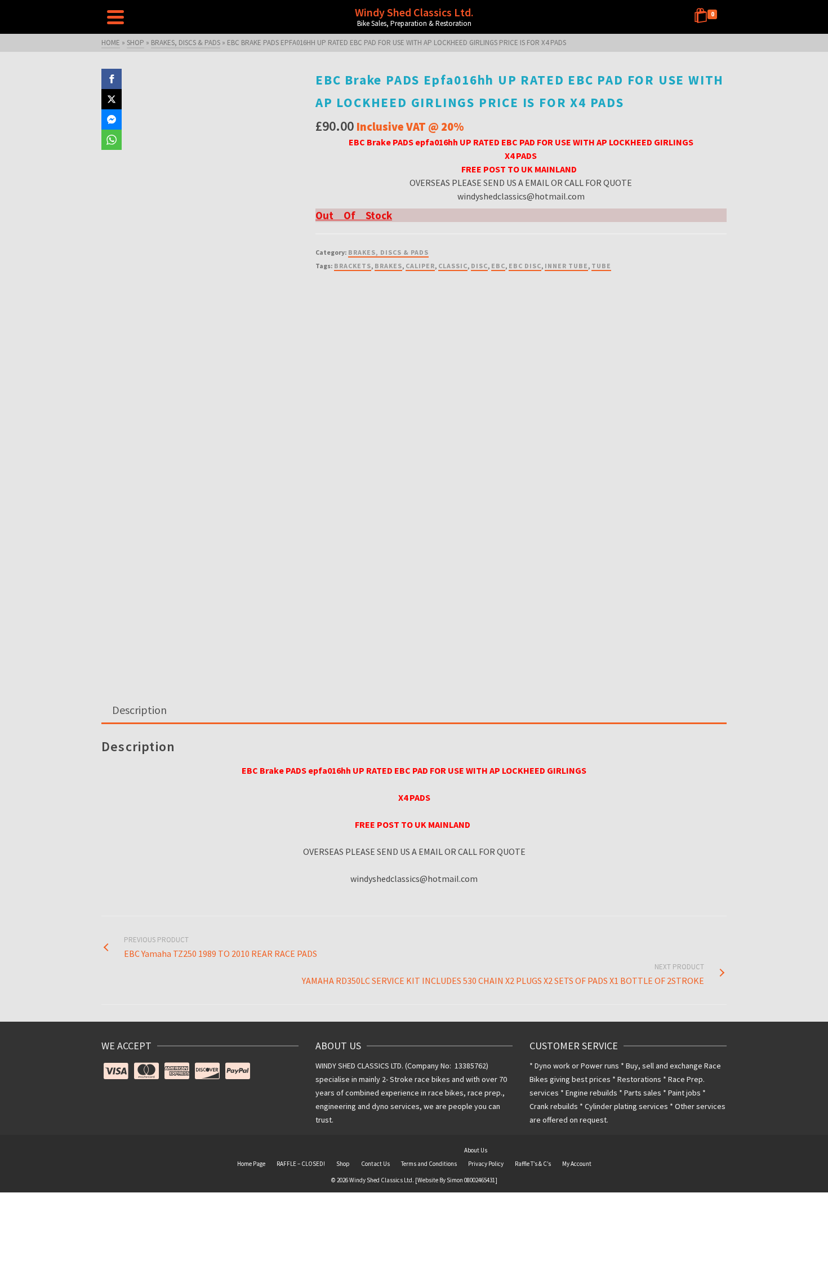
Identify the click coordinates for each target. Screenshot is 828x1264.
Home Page (251, 1164)
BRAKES (388, 265)
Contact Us (375, 1164)
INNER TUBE (566, 265)
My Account (576, 1164)
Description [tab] (139, 710)
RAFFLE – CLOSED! (301, 1164)
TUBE (601, 265)
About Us (475, 1150)
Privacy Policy (486, 1164)
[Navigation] (115, 17)
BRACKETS (352, 265)
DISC (479, 265)
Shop (343, 1164)
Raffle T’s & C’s (533, 1164)
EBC (498, 265)
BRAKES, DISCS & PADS (388, 252)
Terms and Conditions (429, 1164)
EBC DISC (525, 265)
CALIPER (420, 265)
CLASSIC (453, 265)
